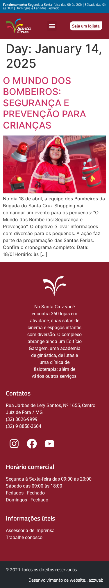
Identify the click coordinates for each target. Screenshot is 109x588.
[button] (52, 26)
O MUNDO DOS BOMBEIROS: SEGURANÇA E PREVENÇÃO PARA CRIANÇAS (44, 103)
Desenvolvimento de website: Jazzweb (65, 579)
